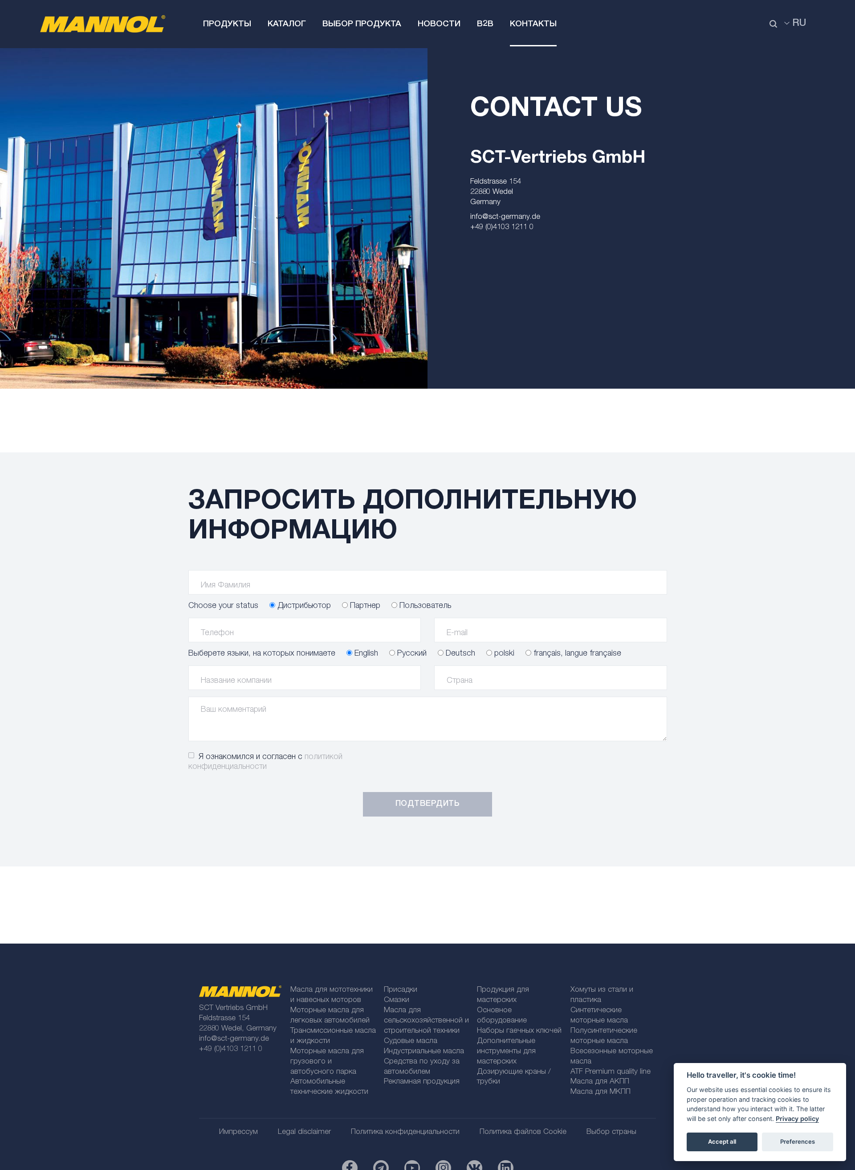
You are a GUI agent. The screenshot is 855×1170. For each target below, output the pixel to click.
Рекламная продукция (422, 1082)
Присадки (400, 990)
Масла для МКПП (600, 1092)
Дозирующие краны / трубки (514, 1077)
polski (503, 654)
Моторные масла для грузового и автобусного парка (327, 1062)
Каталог (287, 24)
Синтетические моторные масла (599, 1016)
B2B (485, 24)
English (365, 654)
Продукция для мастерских (503, 995)
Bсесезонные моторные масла (611, 1057)
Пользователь (424, 606)
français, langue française (576, 654)
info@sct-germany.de (505, 217)
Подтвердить (427, 804)
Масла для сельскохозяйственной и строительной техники (426, 1021)
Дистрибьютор (303, 606)
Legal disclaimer (304, 1132)
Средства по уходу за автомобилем (422, 1067)
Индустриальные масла (424, 1051)
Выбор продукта (361, 24)
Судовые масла (410, 1041)
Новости (439, 24)
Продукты (227, 24)
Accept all (722, 1141)
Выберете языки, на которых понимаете (261, 654)
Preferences (797, 1141)
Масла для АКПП (599, 1082)
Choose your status (223, 606)
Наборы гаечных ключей (519, 1031)
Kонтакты (533, 24)
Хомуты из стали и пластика (601, 995)
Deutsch (459, 654)
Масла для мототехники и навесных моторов (331, 995)
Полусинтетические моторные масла (603, 1036)
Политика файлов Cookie (523, 1132)
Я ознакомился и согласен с (265, 762)
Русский (411, 654)
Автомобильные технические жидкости (329, 1087)
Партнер (364, 606)
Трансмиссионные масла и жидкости (333, 1036)
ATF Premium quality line (610, 1072)
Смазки (396, 1000)
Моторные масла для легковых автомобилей (330, 1016)
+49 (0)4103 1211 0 (501, 227)
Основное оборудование (502, 1016)
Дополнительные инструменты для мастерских (506, 1052)
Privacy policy (797, 1118)
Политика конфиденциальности (405, 1132)
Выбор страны (611, 1132)
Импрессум (238, 1132)
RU (799, 24)
